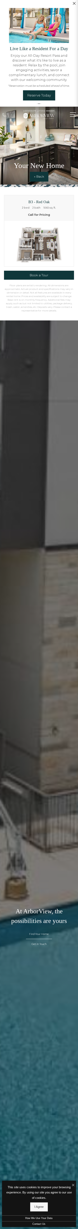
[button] (37, 103)
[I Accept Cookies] (73, 1185)
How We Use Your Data (38, 1218)
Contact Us (38, 1224)
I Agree (39, 1206)
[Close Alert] (74, 5)
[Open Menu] (73, 114)
